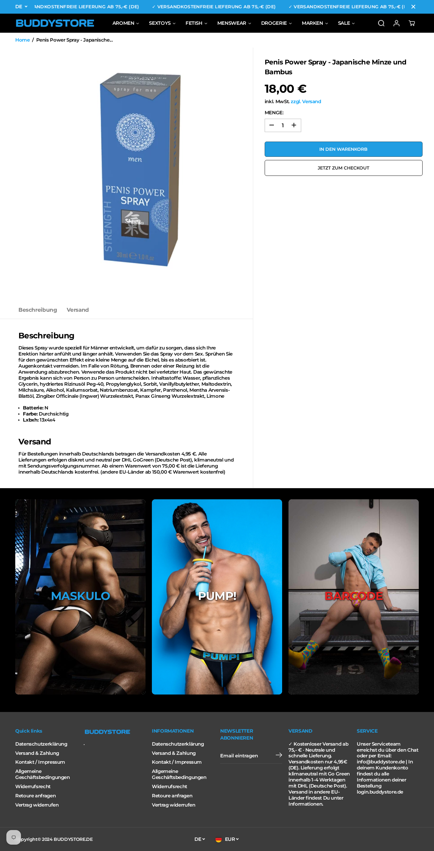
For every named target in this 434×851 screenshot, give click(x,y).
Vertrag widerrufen (36, 805)
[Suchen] (381, 23)
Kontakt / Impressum (40, 762)
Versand (78, 310)
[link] (115, 732)
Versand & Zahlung (37, 753)
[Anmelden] (396, 23)
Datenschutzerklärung (41, 744)
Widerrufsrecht (33, 786)
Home (22, 40)
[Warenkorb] (412, 23)
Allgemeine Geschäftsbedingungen (42, 774)
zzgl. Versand (306, 101)
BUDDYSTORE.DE (73, 839)
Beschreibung (37, 310)
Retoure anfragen (35, 796)
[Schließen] (413, 6)
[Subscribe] (279, 756)
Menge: (274, 112)
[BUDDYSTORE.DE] (55, 23)
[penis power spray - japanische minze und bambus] (141, 175)
